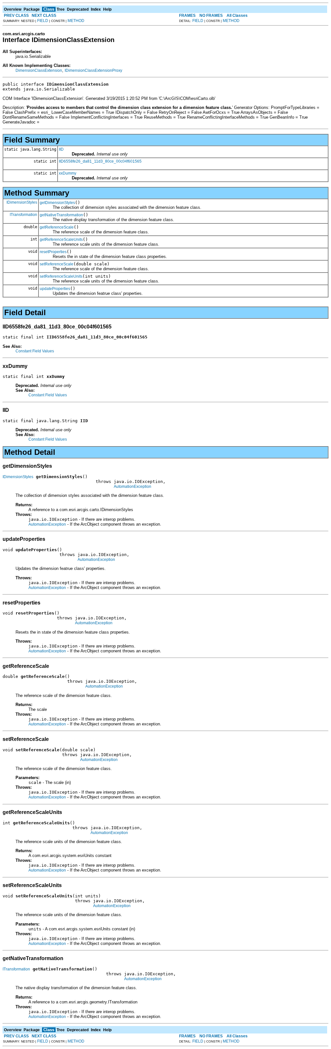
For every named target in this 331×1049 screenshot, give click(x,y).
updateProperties (55, 288)
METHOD (76, 20)
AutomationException (132, 486)
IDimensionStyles (21, 202)
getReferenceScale (57, 227)
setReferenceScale (56, 264)
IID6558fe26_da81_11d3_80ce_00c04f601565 (100, 161)
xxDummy (67, 173)
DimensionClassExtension (39, 70)
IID (61, 149)
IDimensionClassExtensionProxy (93, 70)
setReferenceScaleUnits (61, 276)
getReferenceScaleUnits (61, 239)
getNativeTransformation (61, 215)
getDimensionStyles (57, 202)
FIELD (42, 20)
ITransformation (23, 214)
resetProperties (53, 252)
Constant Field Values (35, 351)
